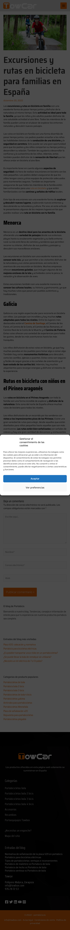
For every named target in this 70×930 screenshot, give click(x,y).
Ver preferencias (35, 488)
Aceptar (35, 479)
